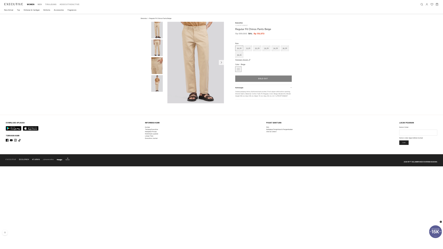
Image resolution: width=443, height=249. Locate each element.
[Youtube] (11, 140)
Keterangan (239, 87)
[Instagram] (15, 140)
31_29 (248, 48)
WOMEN (30, 4)
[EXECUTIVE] (13, 4)
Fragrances (71, 10)
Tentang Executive (151, 129)
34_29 (275, 48)
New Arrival (8, 10)
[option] (195, 62)
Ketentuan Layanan (151, 134)
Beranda (144, 18)
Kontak (147, 127)
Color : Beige (240, 64)
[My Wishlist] (432, 4)
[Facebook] (7, 140)
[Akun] (426, 4)
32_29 (257, 48)
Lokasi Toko (149, 136)
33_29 (266, 48)
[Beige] (238, 69)
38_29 (239, 55)
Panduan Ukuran (241, 60)
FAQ (267, 127)
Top (18, 10)
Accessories (59, 10)
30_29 (239, 48)
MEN (40, 4)
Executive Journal (151, 138)
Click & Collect (271, 131)
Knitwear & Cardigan (32, 10)
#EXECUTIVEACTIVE (69, 4)
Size (237, 43)
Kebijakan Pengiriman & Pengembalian (279, 129)
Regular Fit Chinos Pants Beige (160, 18)
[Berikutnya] (221, 62)
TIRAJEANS (50, 4)
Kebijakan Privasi (151, 131)
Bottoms (46, 10)
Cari (404, 143)
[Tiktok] (19, 140)
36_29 (285, 48)
